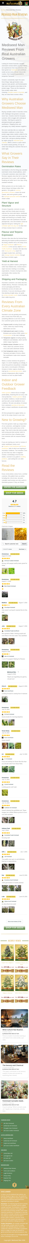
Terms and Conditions (9, 1171)
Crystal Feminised (8, 784)
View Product (7, 971)
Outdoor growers (17, 397)
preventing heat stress (15, 371)
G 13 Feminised (8, 759)
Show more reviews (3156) (14, 921)
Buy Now (7, 958)
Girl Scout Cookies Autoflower (11, 1145)
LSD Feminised (8, 856)
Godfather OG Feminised (10, 807)
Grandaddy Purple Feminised (11, 835)
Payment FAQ (7, 1178)
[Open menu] (3, 3)
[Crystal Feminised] (3, 784)
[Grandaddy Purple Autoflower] (3, 631)
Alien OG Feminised (9, 656)
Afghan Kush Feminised (10, 901)
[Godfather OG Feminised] (3, 808)
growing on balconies (18, 405)
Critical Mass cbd (8, 1153)
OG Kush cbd (7, 1158)
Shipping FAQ (7, 1180)
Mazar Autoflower (8, 1138)
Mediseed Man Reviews (10, 1168)
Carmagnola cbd (8, 1156)
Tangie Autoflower (8, 244)
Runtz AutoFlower (8, 691)
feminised (14, 70)
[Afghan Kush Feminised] (3, 901)
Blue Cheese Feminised (10, 586)
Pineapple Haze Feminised (10, 1128)
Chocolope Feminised (9, 607)
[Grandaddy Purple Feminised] (3, 835)
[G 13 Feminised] (3, 759)
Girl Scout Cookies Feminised (11, 560)
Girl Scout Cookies (8, 1160)
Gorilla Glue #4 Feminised (10, 1125)
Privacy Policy (7, 1175)
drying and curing (10, 251)
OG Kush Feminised (9, 714)
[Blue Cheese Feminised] (3, 586)
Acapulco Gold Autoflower (11, 446)
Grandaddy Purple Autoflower (11, 631)
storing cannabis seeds (10, 295)
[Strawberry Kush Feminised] (3, 880)
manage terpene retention (12, 255)
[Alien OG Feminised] (3, 656)
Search (24, 544)
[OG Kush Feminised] (3, 714)
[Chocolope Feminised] (3, 607)
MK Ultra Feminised (9, 1123)
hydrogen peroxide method (12, 196)
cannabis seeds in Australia (16, 92)
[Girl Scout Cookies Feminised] (3, 561)
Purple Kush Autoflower (10, 1143)
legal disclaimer (24, 1234)
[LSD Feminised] (3, 856)
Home (3, 10)
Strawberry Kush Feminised (11, 880)
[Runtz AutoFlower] (3, 691)
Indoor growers (6, 392)
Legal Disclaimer (8, 1173)
